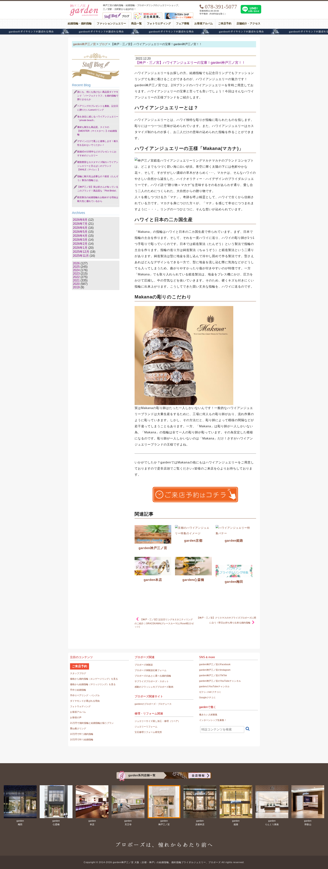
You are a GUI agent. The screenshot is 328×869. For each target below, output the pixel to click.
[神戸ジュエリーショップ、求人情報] (147, 14)
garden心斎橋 (193, 580)
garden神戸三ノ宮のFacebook (214, 664)
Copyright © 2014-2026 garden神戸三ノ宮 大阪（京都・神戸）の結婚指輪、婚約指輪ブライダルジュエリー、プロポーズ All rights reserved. (164, 862)
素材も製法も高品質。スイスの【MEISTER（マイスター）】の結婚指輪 (97, 131)
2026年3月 (80, 239)
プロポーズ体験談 (144, 664)
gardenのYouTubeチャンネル (214, 686)
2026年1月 (80, 247)
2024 (76, 270)
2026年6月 (80, 227)
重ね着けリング (78, 728)
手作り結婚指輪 (78, 690)
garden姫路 (234, 540)
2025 (76, 266)
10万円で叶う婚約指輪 (81, 734)
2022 (76, 277)
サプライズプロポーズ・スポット (152, 681)
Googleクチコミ (207, 697)
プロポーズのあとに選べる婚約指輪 (153, 675)
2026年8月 (80, 219)
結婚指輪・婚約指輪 (80, 23)
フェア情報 (182, 23)
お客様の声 (75, 717)
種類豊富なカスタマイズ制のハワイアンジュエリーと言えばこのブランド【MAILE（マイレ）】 (97, 166)
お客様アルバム (203, 23)
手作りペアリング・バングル (85, 695)
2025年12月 (81, 251)
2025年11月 (81, 255)
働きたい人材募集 (208, 714)
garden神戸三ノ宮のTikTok (213, 675)
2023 (76, 273)
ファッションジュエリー (111, 23)
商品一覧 (136, 23)
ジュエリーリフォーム (146, 726)
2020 (76, 283)
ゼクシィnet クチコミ (210, 692)
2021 (76, 280)
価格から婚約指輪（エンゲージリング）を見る (94, 679)
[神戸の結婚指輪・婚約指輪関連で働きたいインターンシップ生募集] (178, 14)
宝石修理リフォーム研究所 (148, 732)
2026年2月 (80, 243)
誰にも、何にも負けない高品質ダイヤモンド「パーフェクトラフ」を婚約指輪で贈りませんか (97, 96)
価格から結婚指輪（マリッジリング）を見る (93, 684)
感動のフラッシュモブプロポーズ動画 (154, 687)
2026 (76, 263)
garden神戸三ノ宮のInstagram (214, 670)
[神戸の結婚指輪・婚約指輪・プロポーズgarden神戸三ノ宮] (83, 4)
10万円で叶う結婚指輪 (81, 739)
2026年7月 (80, 223)
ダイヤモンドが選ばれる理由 (164, 31)
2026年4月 (80, 235)
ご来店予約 (224, 23)
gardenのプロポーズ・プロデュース (153, 704)
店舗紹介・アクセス (248, 23)
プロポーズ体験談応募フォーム (150, 670)
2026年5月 (80, 231)
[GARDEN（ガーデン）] (164, 772)
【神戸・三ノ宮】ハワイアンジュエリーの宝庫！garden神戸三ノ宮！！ (190, 63)
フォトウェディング (80, 706)
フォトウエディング (159, 23)
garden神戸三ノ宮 (153, 548)
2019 (76, 287)
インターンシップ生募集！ (212, 720)
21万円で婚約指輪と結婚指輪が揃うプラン (92, 723)
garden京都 (193, 540)
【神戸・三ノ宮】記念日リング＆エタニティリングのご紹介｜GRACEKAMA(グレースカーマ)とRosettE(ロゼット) (164, 623)
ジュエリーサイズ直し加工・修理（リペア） (157, 721)
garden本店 (153, 580)
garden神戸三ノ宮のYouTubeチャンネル (220, 681)
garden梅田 (234, 582)
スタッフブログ (78, 673)
